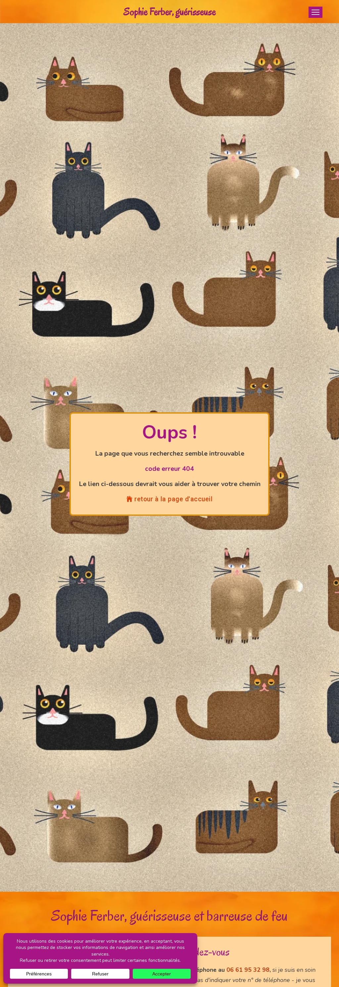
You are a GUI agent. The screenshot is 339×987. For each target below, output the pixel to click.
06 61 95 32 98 (247, 970)
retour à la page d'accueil (173, 499)
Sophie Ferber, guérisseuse (169, 11)
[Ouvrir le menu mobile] (315, 12)
